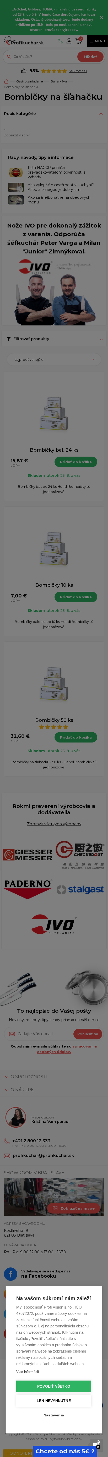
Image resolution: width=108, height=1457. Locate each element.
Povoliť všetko (53, 1386)
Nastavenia (54, 1415)
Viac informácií (27, 1372)
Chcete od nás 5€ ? (65, 1451)
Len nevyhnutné (54, 1401)
